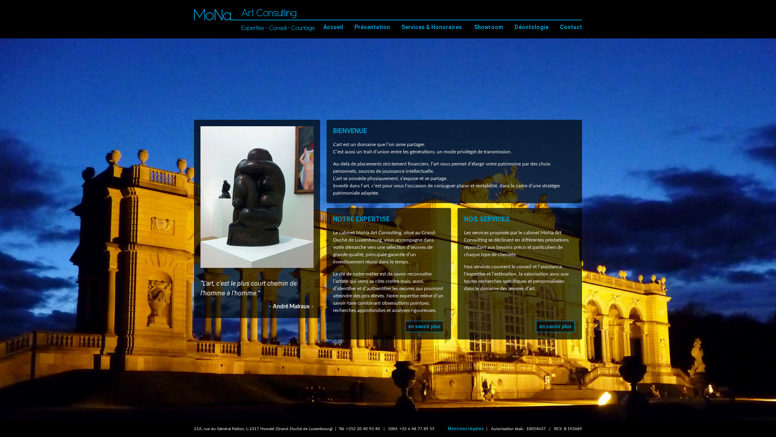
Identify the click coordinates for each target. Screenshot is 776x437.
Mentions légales (466, 428)
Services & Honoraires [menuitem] (431, 27)
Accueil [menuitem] (333, 27)
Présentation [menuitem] (372, 27)
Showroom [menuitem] (488, 27)
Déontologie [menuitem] (531, 27)
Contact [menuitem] (571, 27)
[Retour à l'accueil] (254, 18)
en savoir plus (424, 326)
